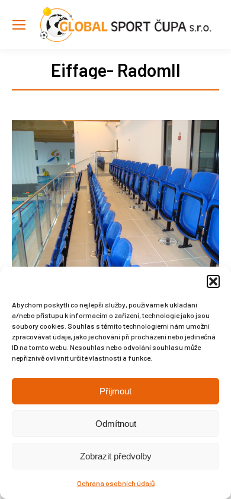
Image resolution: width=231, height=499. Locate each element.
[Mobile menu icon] (19, 25)
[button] (213, 281)
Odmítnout (115, 424)
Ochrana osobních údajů (116, 483)
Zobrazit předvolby (116, 456)
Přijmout (115, 391)
